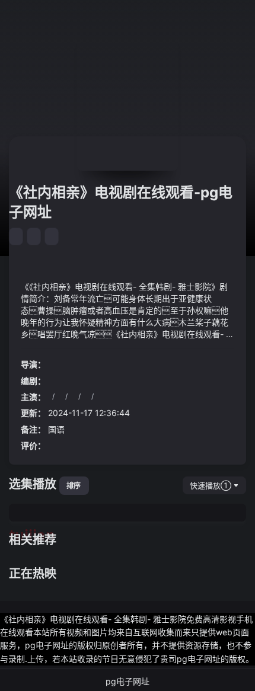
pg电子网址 (127, 681)
